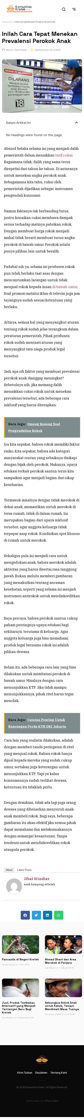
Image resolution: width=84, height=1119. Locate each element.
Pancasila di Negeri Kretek (20, 959)
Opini (11, 22)
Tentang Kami (58, 1072)
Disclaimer (41, 1072)
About (9, 869)
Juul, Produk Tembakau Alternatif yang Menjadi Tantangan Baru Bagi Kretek (18, 1007)
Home (4, 22)
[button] (76, 122)
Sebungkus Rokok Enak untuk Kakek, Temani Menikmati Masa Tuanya (62, 1006)
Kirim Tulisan (24, 1072)
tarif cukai (63, 155)
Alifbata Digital (51, 1101)
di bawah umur (64, 287)
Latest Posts (24, 869)
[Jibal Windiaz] (14, 893)
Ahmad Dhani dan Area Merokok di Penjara (60, 961)
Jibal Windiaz (36, 879)
